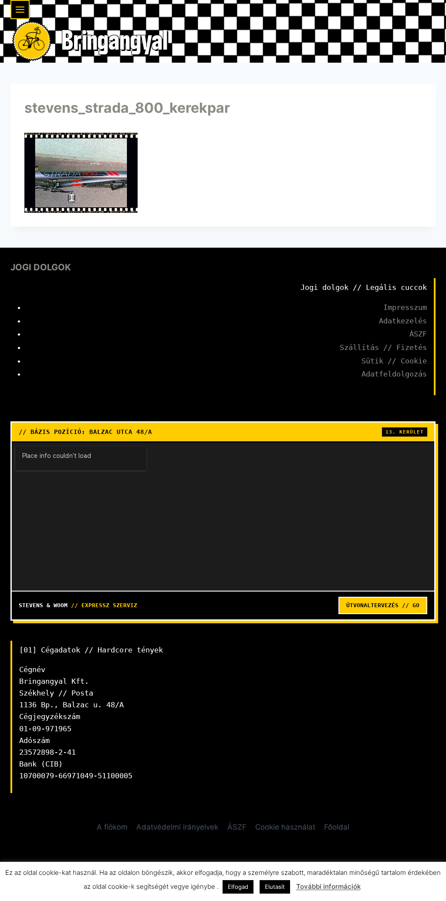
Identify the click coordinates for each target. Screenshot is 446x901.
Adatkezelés (403, 320)
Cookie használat (285, 827)
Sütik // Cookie (394, 360)
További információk (328, 886)
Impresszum (405, 307)
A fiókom (112, 827)
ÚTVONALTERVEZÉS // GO (382, 605)
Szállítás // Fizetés (383, 347)
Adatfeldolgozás (394, 374)
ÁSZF (418, 333)
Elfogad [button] (238, 886)
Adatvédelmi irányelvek (177, 827)
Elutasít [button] (275, 886)
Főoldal (336, 827)
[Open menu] (20, 9)
